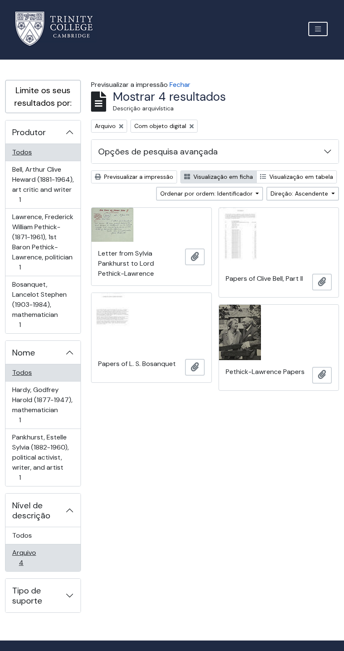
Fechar (179, 84)
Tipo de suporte (27, 595)
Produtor (29, 132)
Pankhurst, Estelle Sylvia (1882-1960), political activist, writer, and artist (40, 457)
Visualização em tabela (300, 176)
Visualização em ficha (222, 176)
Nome (23, 352)
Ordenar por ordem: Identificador (207, 193)
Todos (22, 152)
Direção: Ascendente (300, 193)
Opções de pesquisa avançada (158, 151)
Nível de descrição (31, 510)
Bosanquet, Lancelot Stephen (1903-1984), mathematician (39, 304)
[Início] (59, 29)
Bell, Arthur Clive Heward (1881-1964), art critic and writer (43, 184)
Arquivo (33, 557)
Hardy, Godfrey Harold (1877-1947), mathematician (42, 404)
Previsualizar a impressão (137, 176)
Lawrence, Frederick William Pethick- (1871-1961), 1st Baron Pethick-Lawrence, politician (42, 242)
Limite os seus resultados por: (43, 96)
